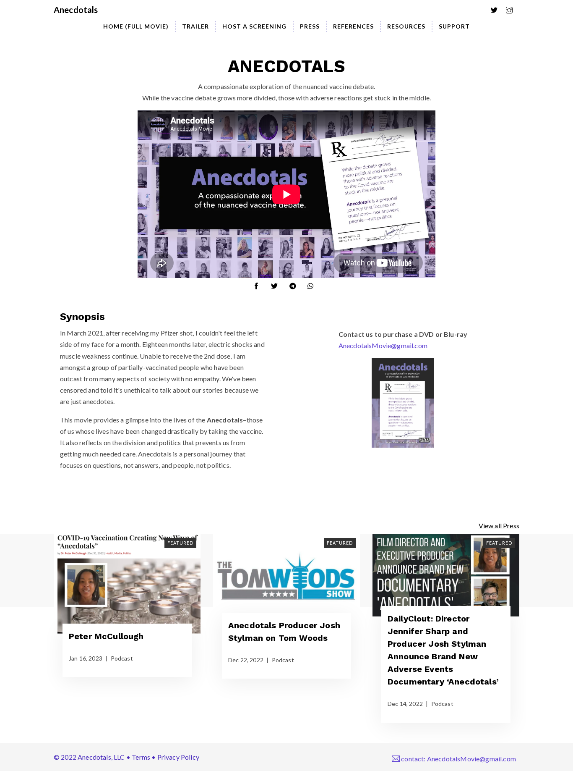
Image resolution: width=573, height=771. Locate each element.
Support (454, 26)
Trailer (195, 26)
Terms (141, 757)
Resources (406, 26)
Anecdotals (76, 10)
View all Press (499, 526)
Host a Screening (254, 26)
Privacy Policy (178, 757)
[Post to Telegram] (296, 284)
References (353, 26)
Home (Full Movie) (136, 26)
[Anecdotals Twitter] (497, 8)
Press (310, 26)
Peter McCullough (106, 636)
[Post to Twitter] (277, 284)
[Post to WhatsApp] (313, 284)
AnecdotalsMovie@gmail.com (383, 345)
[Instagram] (512, 8)
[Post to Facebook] (259, 284)
